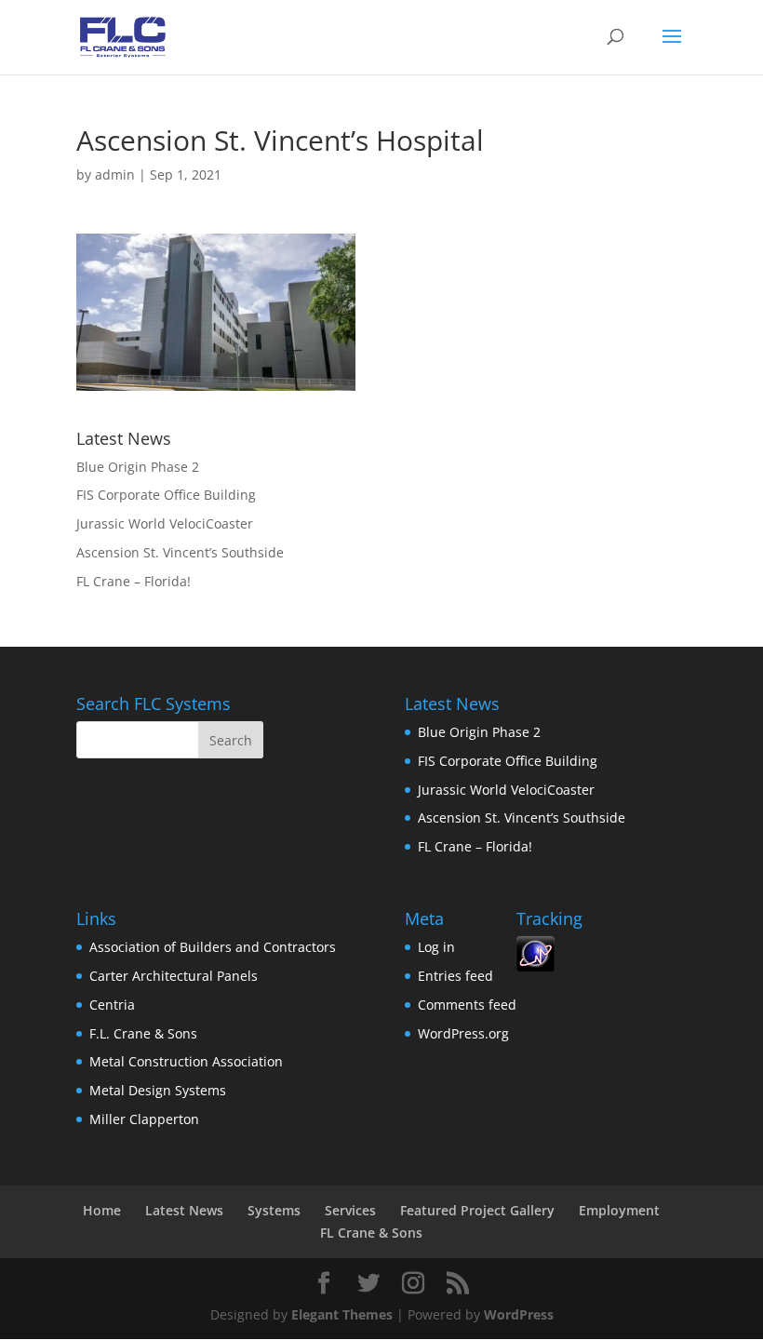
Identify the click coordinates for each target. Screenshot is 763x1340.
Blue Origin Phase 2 (137, 467)
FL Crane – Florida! (133, 581)
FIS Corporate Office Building (166, 494)
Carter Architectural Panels (173, 976)
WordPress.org (463, 1033)
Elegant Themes (342, 1314)
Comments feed (467, 1004)
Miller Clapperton (144, 1119)
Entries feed (455, 976)
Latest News (184, 1210)
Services (350, 1210)
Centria (112, 1004)
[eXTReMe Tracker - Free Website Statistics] (535, 966)
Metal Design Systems (157, 1090)
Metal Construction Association (186, 1061)
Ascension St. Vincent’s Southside (180, 552)
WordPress (519, 1314)
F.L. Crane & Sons (143, 1033)
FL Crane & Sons (371, 1232)
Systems (274, 1210)
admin (115, 174)
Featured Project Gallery (477, 1210)
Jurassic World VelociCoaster (164, 523)
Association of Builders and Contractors (212, 947)
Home (102, 1210)
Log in (436, 947)
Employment (619, 1210)
